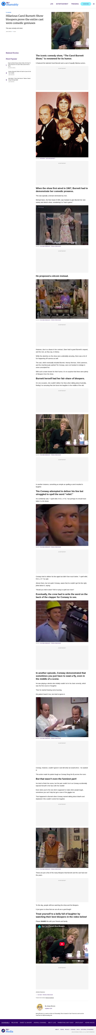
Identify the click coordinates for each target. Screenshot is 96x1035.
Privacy (67, 1029)
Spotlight (79, 1022)
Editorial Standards (50, 997)
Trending (75, 4)
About (57, 1029)
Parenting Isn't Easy (66, 1022)
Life (51, 4)
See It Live (52, 1022)
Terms (62, 1029)
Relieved (14, 1022)
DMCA (78, 1029)
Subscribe (86, 4)
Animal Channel (40, 1022)
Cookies (73, 1029)
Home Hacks (89, 1022)
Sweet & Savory (26, 1022)
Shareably (6, 1022)
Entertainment (62, 4)
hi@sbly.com (48, 1008)
